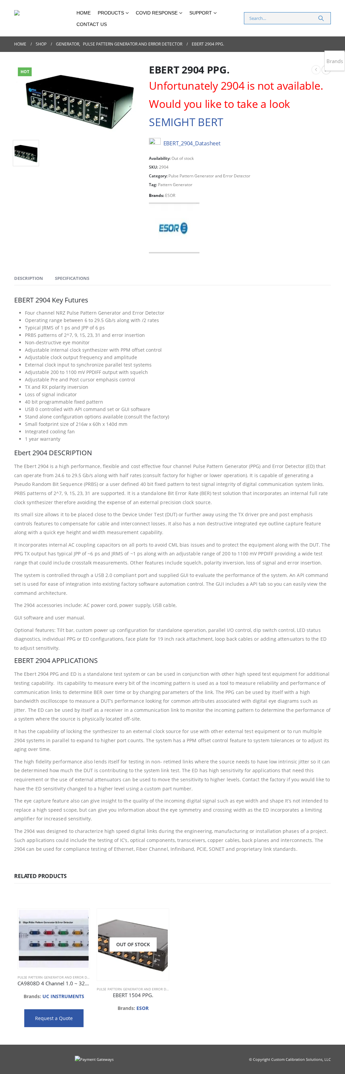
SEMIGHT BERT (186, 122)
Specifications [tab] (72, 278)
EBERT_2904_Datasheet (192, 143)
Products (111, 13)
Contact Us (91, 24)
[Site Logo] (42, 18)
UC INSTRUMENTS (63, 996)
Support (200, 13)
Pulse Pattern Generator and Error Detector (209, 176)
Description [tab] (28, 278)
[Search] (321, 18)
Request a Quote (54, 1018)
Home (83, 13)
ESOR (170, 195)
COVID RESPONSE (157, 13)
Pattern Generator (175, 184)
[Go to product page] (53, 939)
